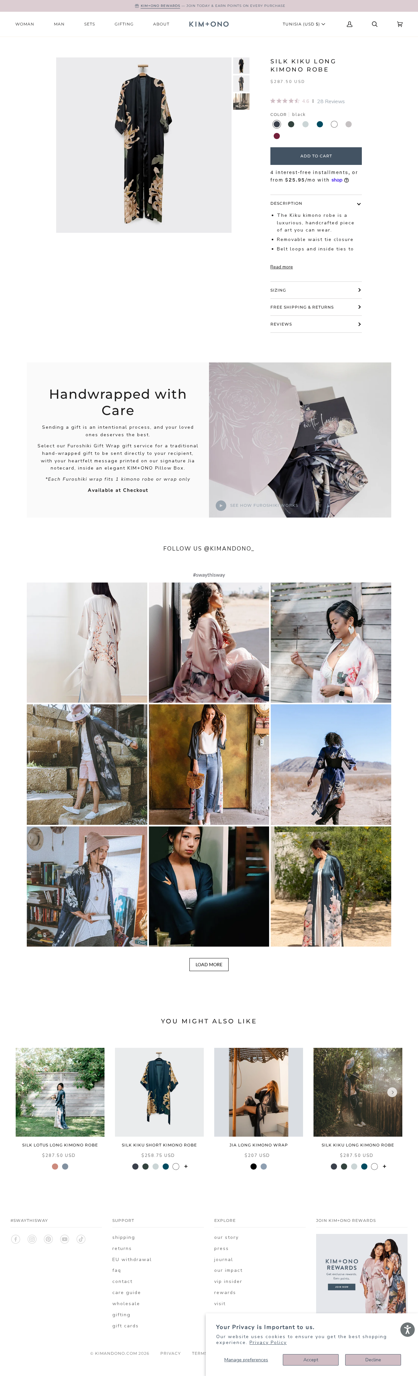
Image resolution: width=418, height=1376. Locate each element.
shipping (123, 1237)
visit (220, 1304)
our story (226, 1237)
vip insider (228, 1281)
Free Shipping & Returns (302, 307)
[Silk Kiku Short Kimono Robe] (159, 1092)
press (221, 1248)
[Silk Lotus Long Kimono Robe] (60, 1092)
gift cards (125, 1326)
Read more (281, 267)
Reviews (281, 324)
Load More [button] (209, 964)
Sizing (278, 290)
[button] (87, 643)
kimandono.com (116, 1353)
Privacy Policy (268, 1342)
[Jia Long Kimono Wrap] (258, 1092)
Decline (373, 1360)
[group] (241, 65)
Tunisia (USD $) (302, 24)
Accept (310, 1360)
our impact (228, 1270)
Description (286, 203)
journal (223, 1259)
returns (122, 1248)
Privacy (170, 1353)
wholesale (126, 1304)
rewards (225, 1292)
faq (116, 1270)
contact (122, 1281)
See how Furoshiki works (263, 505)
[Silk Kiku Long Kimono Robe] (358, 1092)
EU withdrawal (132, 1259)
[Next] (392, 1092)
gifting (121, 1315)
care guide (126, 1292)
